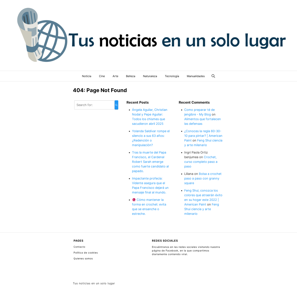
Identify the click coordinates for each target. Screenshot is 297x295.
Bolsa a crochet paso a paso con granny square (203, 178)
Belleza (130, 76)
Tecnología (172, 76)
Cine (102, 76)
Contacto (79, 246)
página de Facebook (165, 250)
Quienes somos (83, 258)
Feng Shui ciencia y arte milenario (201, 209)
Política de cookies (86, 252)
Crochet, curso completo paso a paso (200, 161)
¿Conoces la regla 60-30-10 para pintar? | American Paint (203, 135)
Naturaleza (150, 76)
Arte (115, 76)
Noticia (86, 76)
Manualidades (196, 76)
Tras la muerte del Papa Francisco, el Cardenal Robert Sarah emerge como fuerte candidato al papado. (150, 162)
